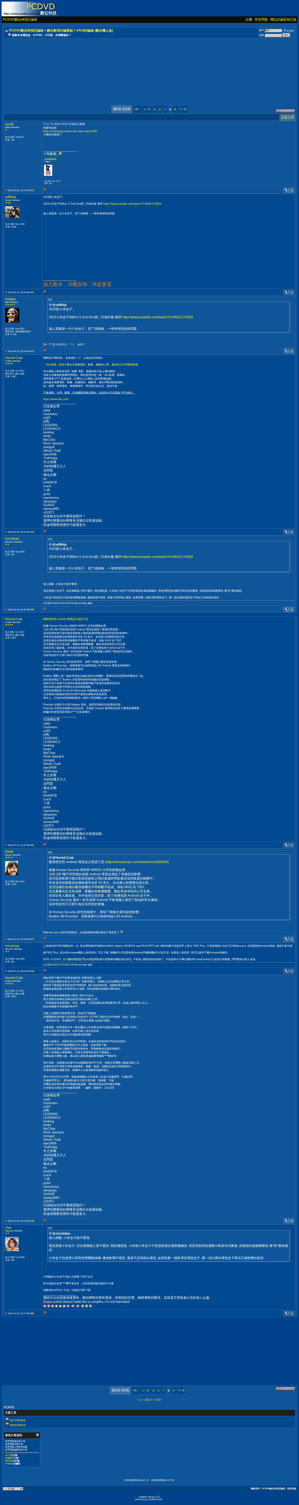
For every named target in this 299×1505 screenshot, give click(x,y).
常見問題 (261, 19)
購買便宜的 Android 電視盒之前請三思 (65, 619)
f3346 (9, 851)
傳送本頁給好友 (18, 1425)
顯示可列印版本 (18, 1420)
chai (8, 1227)
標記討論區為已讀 (283, 19)
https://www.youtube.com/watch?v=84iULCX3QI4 (132, 203)
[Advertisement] (126, 67)
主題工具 (287, 117)
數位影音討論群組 (60, 30)
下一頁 (182, 109)
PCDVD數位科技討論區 (20, 19)
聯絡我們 (255, 1488)
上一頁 (147, 109)
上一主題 (144, 1400)
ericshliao (12, 538)
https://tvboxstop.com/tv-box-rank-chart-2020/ (70, 131)
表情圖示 (9, 1458)
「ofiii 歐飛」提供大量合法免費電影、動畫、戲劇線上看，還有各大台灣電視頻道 (90, 364)
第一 (137, 109)
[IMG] (8, 1461)
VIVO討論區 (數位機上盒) (94, 30)
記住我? (291, 31)
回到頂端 (291, 1488)
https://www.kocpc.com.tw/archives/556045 (137, 862)
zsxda (9, 124)
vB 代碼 (9, 1455)
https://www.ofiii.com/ (56, 399)
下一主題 (155, 1400)
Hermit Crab (14, 358)
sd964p (10, 197)
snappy (10, 299)
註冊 (249, 19)
